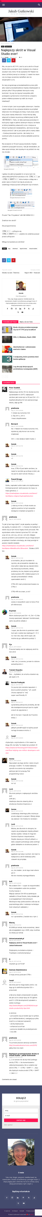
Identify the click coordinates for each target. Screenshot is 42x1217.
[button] (3, 5)
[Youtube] (23, 312)
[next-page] (6, 376)
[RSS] (29, 309)
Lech (11, 789)
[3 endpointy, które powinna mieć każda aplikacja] (7, 359)
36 (21, 57)
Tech (12, 43)
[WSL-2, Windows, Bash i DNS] (7, 339)
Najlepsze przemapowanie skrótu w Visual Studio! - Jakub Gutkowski (24, 1054)
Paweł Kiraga (16, 479)
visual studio (33, 248)
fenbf (13, 736)
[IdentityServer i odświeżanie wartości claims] (7, 349)
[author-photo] (21, 290)
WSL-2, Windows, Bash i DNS (24, 337)
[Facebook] (4, 60)
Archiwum (15, 1211)
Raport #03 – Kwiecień (32, 273)
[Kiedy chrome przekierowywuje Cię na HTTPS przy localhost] (7, 329)
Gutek (6, 57)
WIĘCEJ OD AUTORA (26, 322)
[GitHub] (12, 309)
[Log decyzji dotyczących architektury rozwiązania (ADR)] (7, 369)
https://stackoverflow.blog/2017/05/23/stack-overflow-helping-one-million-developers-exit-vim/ (23, 750)
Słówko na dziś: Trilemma (10, 273)
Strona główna (5, 43)
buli (10, 881)
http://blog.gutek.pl (21, 296)
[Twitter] (9, 60)
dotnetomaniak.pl (16, 938)
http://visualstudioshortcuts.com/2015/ (23, 1045)
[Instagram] (16, 309)
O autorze (7, 1211)
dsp (9, 248)
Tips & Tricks (8, 46)
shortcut (15, 248)
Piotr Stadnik (14, 387)
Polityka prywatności (32, 1211)
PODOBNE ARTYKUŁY (10, 322)
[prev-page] (3, 376)
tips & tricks (23, 248)
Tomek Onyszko (15, 670)
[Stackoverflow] (34, 309)
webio (32, 1214)
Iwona (11, 759)
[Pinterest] (13, 60)
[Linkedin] (21, 309)
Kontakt (22, 1211)
